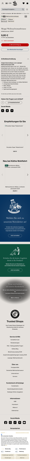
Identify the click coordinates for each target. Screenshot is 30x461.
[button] (4, 433)
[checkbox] (2, 449)
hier (6, 445)
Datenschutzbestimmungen (22, 433)
